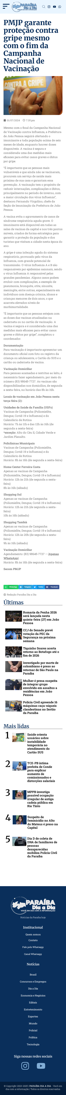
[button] (11, 587)
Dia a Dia (33, 988)
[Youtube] (54, 6)
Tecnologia (33, 1044)
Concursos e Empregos (33, 981)
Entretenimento (33, 1009)
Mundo (33, 1023)
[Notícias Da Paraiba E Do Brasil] (43, 6)
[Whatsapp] (60, 6)
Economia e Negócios (33, 995)
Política (33, 1037)
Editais (33, 1002)
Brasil (33, 974)
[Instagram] (49, 6)
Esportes (33, 1016)
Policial (33, 1030)
